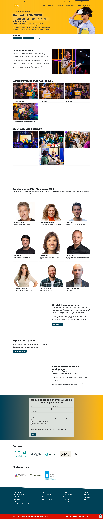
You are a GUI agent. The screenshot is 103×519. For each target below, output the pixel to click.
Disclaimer (24, 516)
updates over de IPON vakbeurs (39, 423)
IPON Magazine (39, 38)
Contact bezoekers (67, 496)
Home (43, 5)
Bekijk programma (57, 324)
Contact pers (66, 499)
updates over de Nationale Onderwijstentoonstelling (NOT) (45, 424)
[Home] (16, 6)
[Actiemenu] (100, 516)
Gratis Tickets (17, 499)
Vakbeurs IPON (17, 496)
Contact (79, 5)
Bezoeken (66, 1)
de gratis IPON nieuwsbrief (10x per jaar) (41, 421)
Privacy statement (44, 516)
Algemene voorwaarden (33, 516)
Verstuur (33, 434)
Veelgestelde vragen (68, 501)
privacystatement (35, 431)
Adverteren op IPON (47, 499)
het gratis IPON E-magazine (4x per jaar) (41, 419)
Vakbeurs (21, 1)
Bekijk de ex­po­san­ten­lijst (20, 351)
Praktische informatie (70, 5)
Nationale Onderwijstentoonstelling (22, 503)
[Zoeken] (89, 1)
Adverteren (26, 1)
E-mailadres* (34, 411)
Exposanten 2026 (59, 5)
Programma (50, 5)
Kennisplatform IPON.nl (19, 494)
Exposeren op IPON (46, 494)
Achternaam (55, 406)
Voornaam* (33, 406)
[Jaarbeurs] (84, 516)
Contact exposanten (68, 494)
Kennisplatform (16, 1)
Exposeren (71, 1)
